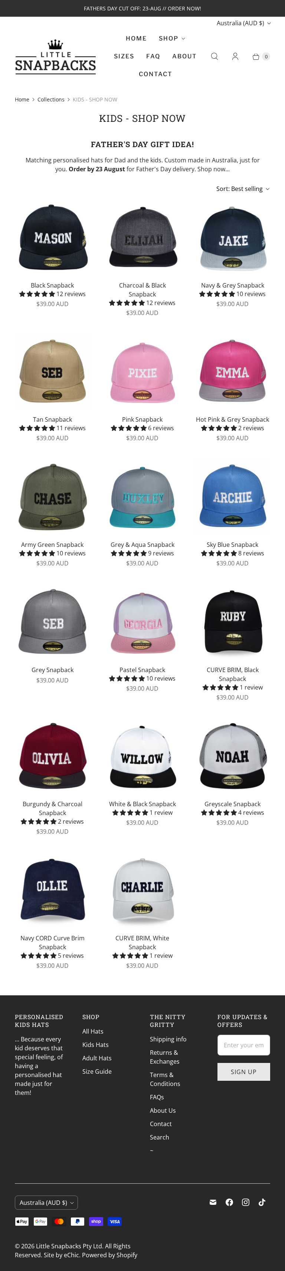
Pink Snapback (142, 419)
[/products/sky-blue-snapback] (232, 496)
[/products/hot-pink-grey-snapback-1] (232, 371)
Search (159, 1137)
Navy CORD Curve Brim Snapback (52, 942)
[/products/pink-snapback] (142, 371)
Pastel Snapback (142, 670)
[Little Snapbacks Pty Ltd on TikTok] (262, 1202)
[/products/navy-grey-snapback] (232, 237)
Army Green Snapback (52, 545)
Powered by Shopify (109, 1255)
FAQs (157, 1097)
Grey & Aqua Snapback (142, 545)
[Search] (214, 56)
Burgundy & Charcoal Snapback (52, 808)
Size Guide (97, 1071)
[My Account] (235, 56)
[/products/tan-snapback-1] (52, 371)
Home (136, 38)
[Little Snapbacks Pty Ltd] (55, 56)
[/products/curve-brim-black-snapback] (232, 621)
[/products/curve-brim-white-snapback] (142, 890)
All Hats (93, 1031)
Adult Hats (97, 1058)
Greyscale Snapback (232, 804)
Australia (240, 23)
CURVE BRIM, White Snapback (142, 942)
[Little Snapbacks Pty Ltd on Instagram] (246, 1202)
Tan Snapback (52, 419)
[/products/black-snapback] (52, 237)
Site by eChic (61, 1255)
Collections (51, 99)
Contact (156, 74)
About (184, 56)
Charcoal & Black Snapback (142, 289)
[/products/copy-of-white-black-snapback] (142, 756)
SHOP (168, 38)
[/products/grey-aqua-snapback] (142, 496)
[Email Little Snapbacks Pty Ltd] (213, 1202)
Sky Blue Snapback (232, 545)
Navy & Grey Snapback (232, 285)
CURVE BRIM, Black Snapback (233, 674)
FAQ (153, 56)
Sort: (239, 189)
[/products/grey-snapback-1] (52, 621)
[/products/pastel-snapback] (142, 621)
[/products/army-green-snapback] (52, 496)
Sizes (124, 56)
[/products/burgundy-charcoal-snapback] (52, 756)
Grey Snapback (52, 670)
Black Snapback (52, 285)
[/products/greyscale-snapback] (232, 756)
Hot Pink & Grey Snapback (232, 419)
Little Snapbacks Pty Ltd (69, 1246)
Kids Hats (95, 1045)
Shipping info (168, 1039)
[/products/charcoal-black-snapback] (142, 237)
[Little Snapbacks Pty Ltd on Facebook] (229, 1202)
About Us (163, 1110)
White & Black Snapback (142, 804)
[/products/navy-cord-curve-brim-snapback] (52, 890)
